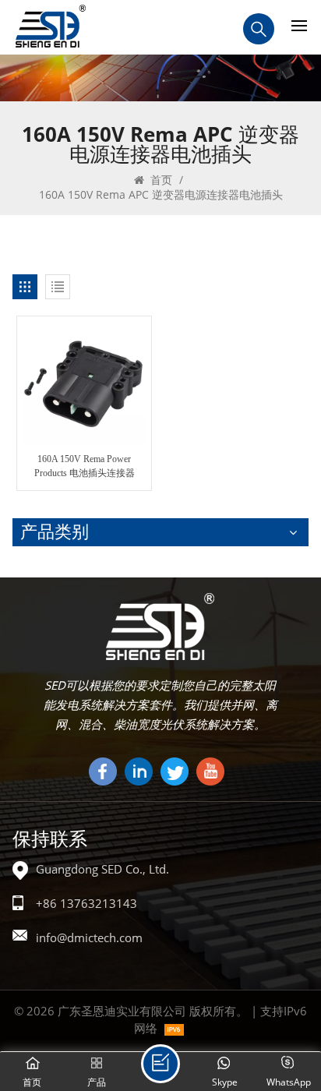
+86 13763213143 (86, 903)
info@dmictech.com (89, 937)
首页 (159, 179)
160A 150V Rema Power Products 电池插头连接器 (84, 466)
